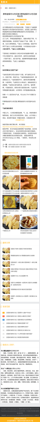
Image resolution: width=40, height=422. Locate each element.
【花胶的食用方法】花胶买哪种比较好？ (17, 326)
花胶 (8, 379)
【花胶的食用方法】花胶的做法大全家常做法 (19, 319)
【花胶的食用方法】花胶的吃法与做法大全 (18, 330)
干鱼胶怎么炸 (6, 230)
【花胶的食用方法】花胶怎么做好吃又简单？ (19, 316)
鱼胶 (6, 8)
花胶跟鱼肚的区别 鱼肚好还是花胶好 (21, 289)
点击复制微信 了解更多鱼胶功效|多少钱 (20, 419)
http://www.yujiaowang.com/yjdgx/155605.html (18, 127)
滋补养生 (20, 413)
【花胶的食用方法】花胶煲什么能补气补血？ (19, 312)
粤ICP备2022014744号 (33, 408)
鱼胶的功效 (12, 8)
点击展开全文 (20, 120)
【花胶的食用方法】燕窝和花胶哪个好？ (17, 323)
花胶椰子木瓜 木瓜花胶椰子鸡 (19, 276)
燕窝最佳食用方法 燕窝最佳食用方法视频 (23, 255)
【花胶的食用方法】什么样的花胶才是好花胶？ (19, 334)
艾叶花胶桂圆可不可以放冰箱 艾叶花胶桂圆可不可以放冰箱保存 (11, 193)
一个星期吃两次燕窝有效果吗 (28, 211)
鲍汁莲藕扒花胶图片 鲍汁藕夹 (17, 147)
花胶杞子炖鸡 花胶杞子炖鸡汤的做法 (21, 249)
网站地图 (33, 411)
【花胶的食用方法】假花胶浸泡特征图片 (17, 337)
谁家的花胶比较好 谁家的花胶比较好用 (19, 144)
